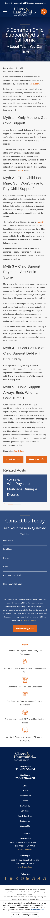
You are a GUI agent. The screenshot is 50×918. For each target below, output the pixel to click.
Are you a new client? (12, 575)
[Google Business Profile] (11, 878)
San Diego (25, 811)
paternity (40, 222)
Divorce (25, 801)
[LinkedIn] (27, 878)
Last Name (7, 549)
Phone (6, 558)
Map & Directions (25, 849)
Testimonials (25, 821)
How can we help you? (12, 584)
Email (5, 567)
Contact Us (25, 826)
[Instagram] (22, 878)
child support (33, 84)
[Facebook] (5, 878)
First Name (8, 540)
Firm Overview (25, 796)
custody (20, 170)
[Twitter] (16, 878)
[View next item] (25, 504)
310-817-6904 (25, 769)
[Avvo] (33, 878)
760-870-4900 (25, 778)
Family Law (19, 451)
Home (25, 790)
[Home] (24, 11)
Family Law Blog (25, 816)
